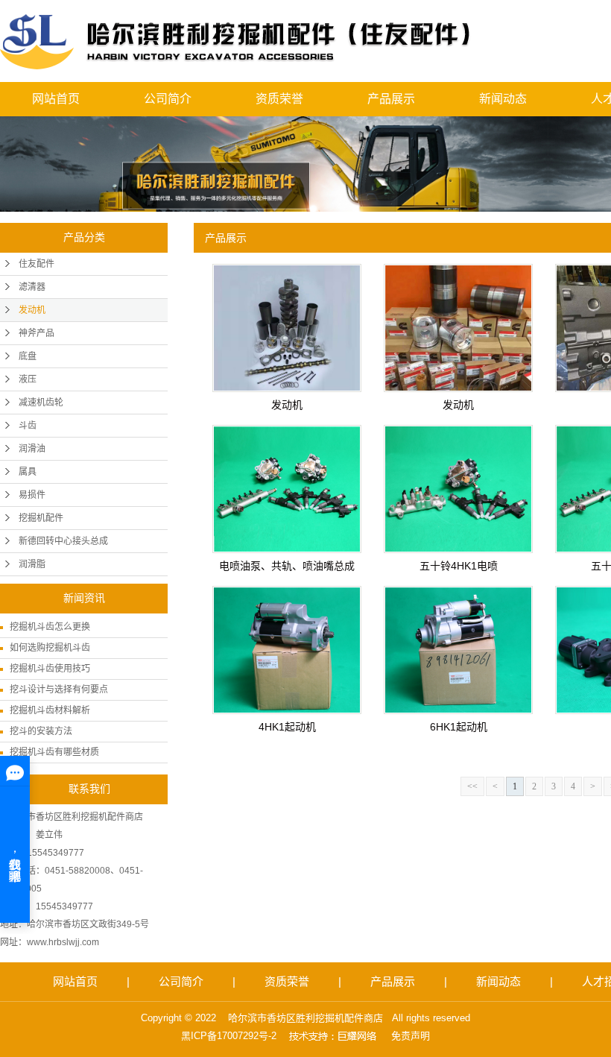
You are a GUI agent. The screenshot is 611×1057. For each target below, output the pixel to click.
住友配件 (36, 264)
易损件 (32, 495)
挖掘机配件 (41, 518)
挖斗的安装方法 (41, 731)
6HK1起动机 (458, 727)
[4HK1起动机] (286, 650)
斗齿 (28, 425)
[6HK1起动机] (458, 650)
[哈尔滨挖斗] (236, 41)
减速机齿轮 (41, 402)
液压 (28, 379)
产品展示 (391, 98)
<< (472, 786)
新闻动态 (503, 98)
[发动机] (286, 328)
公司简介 (167, 98)
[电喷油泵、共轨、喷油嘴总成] (286, 489)
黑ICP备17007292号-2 (228, 1035)
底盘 (28, 356)
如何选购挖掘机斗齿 (50, 648)
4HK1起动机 (287, 727)
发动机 (32, 310)
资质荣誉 (279, 98)
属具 (28, 472)
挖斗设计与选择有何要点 (59, 689)
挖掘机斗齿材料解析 (50, 710)
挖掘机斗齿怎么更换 (50, 627)
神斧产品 (36, 333)
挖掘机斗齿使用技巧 (50, 668)
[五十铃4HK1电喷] (458, 489)
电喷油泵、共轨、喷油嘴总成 (287, 566)
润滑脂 (32, 564)
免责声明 (410, 1035)
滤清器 (32, 287)
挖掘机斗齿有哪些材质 (54, 752)
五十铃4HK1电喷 (459, 566)
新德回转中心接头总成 (63, 541)
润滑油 (32, 449)
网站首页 (56, 98)
